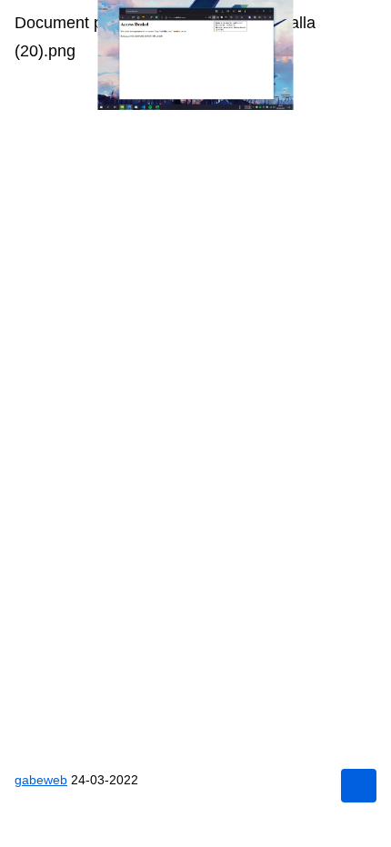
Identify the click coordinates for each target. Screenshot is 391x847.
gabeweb (41, 779)
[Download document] (358, 785)
